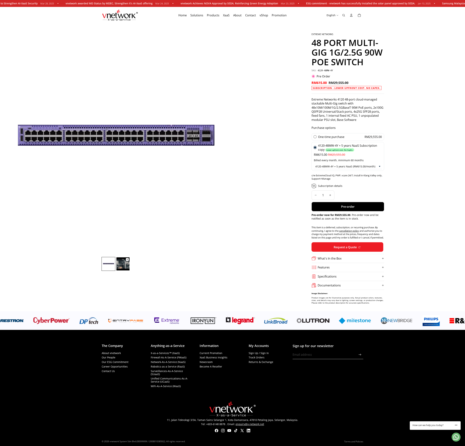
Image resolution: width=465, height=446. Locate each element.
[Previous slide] (4, 140)
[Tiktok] (236, 430)
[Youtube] (229, 430)
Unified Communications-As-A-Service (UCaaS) (169, 380)
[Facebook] (216, 430)
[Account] (351, 15)
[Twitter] (242, 430)
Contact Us (108, 371)
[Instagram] (223, 430)
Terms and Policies (353, 441)
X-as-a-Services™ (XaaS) (165, 353)
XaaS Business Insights (213, 357)
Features (324, 267)
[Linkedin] (248, 430)
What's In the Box (329, 258)
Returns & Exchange (261, 362)
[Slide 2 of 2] (123, 263)
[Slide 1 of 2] (108, 263)
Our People (108, 357)
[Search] (344, 15)
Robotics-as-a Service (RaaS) (168, 366)
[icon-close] (456, 425)
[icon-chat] (456, 437)
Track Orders (256, 357)
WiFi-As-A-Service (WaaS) (166, 386)
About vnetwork (111, 353)
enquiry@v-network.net (250, 424)
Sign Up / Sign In (259, 353)
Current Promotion (211, 353)
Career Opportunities (115, 366)
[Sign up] (360, 354)
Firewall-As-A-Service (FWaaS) (168, 357)
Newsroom (206, 362)
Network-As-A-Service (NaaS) (168, 362)
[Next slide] (227, 140)
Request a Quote (345, 247)
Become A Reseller (211, 366)
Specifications (327, 276)
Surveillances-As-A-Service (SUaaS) (167, 372)
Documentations (329, 285)
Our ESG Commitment (115, 362)
